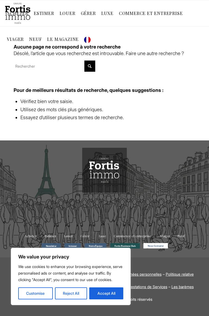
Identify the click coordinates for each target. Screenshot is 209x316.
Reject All (71, 293)
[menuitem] (17, 13)
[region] (71, 276)
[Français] (88, 39)
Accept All (106, 293)
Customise (35, 293)
